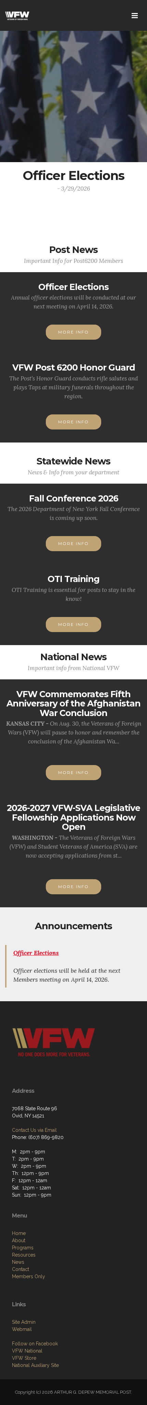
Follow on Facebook (35, 1343)
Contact (20, 1269)
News (18, 1262)
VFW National (27, 1351)
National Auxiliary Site (35, 1365)
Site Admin (24, 1322)
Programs (23, 1247)
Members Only (28, 1276)
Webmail (22, 1329)
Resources (24, 1255)
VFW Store (24, 1358)
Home (19, 1233)
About (18, 1240)
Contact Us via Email (34, 1130)
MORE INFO (73, 332)
